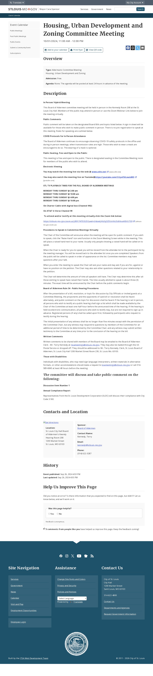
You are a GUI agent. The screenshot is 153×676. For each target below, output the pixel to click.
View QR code (95, 49)
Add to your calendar (57, 49)
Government (97, 9)
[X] (72, 555)
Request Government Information (120, 614)
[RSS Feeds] (92, 555)
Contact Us (109, 601)
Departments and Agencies (117, 608)
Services (84, 9)
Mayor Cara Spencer (50, 9)
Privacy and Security (66, 585)
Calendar (15, 598)
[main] (76, 277)
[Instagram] (66, 555)
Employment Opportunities (24, 610)
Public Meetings (16, 31)
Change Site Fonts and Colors (71, 579)
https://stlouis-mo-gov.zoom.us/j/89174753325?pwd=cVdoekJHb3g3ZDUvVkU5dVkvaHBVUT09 (88, 221)
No (60, 514)
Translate (78, 602)
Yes (52, 514)
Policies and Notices (66, 591)
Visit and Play (17, 604)
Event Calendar (14, 15)
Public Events (15, 42)
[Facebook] (60, 555)
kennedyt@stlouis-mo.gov (89, 445)
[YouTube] (79, 555)
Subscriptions (15, 53)
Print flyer (78, 49)
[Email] (142, 48)
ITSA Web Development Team (34, 658)
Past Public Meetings (18, 36)
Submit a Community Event (20, 47)
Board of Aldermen (86, 428)
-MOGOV (22, 9)
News (108, 9)
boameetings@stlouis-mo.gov (85, 345)
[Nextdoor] (86, 555)
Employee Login (18, 622)
